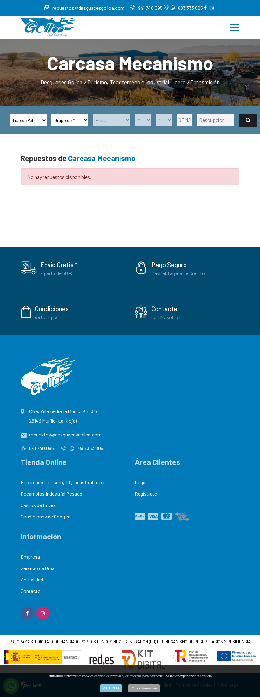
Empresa (30, 557)
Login (141, 482)
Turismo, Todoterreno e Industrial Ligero (136, 81)
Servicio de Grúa (38, 568)
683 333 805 (190, 8)
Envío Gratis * (59, 264)
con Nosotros (166, 317)
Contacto (31, 591)
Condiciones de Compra (46, 516)
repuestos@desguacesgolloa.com (88, 8)
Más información (144, 688)
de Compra (46, 317)
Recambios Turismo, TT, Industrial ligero (63, 482)
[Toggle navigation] (234, 27)
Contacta (164, 308)
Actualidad (32, 579)
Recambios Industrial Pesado (51, 494)
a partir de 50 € (56, 273)
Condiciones (52, 308)
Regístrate (146, 494)
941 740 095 (150, 8)
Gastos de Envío (38, 505)
